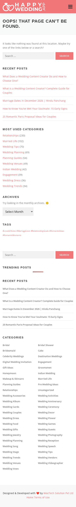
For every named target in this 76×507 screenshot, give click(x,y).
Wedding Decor (46, 412)
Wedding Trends (12, 186)
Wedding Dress (12, 180)
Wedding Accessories (14, 395)
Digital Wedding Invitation (17, 362)
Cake (40, 350)
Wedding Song (10, 446)
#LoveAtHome (9, 231)
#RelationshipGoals (40, 231)
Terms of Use (42, 497)
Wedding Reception (48, 440)
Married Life (10, 141)
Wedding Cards (11, 406)
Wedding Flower (47, 418)
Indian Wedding (12, 169)
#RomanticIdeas (56, 231)
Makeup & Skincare (13, 378)
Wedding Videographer (50, 463)
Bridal (6, 345)
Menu (70, 6)
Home (30, 497)
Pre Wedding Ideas (48, 384)
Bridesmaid (9, 350)
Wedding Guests (46, 429)
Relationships (11, 135)
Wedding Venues (13, 163)
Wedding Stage (11, 451)
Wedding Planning (13, 152)
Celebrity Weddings (13, 356)
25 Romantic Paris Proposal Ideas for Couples (29, 116)
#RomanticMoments (12, 235)
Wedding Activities (48, 395)
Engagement (10, 174)
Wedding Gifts (10, 429)
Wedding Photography (50, 434)
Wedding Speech (47, 446)
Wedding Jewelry (12, 434)
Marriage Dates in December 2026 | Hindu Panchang (34, 100)
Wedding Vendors (47, 457)
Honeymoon (9, 373)
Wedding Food (10, 423)
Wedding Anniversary (50, 401)
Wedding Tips (11, 146)
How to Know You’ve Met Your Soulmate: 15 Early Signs (35, 108)
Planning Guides (12, 158)
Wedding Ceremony (48, 406)
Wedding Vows (11, 468)
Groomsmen (44, 367)
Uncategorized (46, 390)
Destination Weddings (50, 356)
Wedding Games (46, 423)
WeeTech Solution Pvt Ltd (58, 493)
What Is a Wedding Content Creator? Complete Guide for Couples (38, 301)
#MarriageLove (23, 231)
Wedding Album (11, 401)
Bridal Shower (46, 345)
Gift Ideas (8, 367)
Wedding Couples (12, 412)
